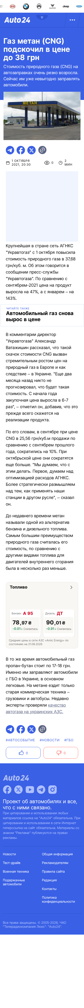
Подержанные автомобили (14, 882)
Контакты (49, 889)
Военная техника (16, 872)
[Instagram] (52, 789)
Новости (9, 854)
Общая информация (57, 854)
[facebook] (21, 150)
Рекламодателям (55, 863)
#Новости (50, 740)
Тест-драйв (12, 863)
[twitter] (31, 150)
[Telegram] (41, 789)
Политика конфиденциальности (58, 900)
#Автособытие (20, 740)
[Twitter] (18, 789)
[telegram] (10, 150)
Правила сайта (53, 872)
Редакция (49, 880)
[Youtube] (30, 789)
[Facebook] (7, 789)
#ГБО (69, 740)
